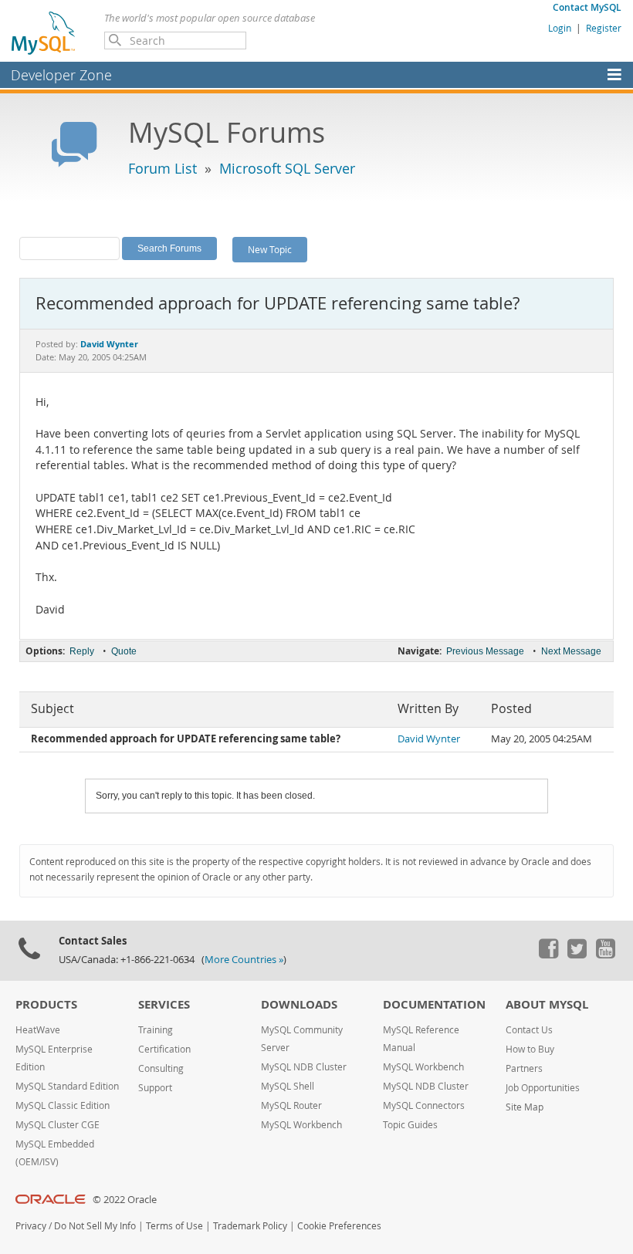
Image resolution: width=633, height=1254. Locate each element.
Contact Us (529, 1030)
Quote (124, 651)
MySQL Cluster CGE (57, 1125)
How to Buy (530, 1049)
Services (164, 1004)
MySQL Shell (287, 1086)
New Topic (270, 249)
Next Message (571, 651)
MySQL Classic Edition (62, 1105)
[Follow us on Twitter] (576, 954)
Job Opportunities (543, 1087)
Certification (164, 1049)
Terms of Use (174, 1226)
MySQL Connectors (424, 1105)
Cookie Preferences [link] (339, 1226)
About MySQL (547, 1004)
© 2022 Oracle (125, 1199)
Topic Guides (410, 1125)
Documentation (434, 1004)
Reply (81, 651)
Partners (524, 1068)
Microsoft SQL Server (287, 168)
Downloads (299, 1004)
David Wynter (429, 738)
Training (155, 1030)
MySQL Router (291, 1105)
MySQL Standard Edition (67, 1086)
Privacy (30, 1226)
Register (603, 28)
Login (559, 28)
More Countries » (244, 959)
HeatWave (37, 1030)
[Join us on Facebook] (548, 954)
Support (155, 1087)
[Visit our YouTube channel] (605, 954)
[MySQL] (44, 32)
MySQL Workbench (301, 1125)
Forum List (162, 168)
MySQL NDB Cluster (304, 1067)
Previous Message (485, 651)
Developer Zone (61, 75)
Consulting (161, 1068)
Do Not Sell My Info (95, 1226)
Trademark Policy (250, 1226)
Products (46, 1004)
